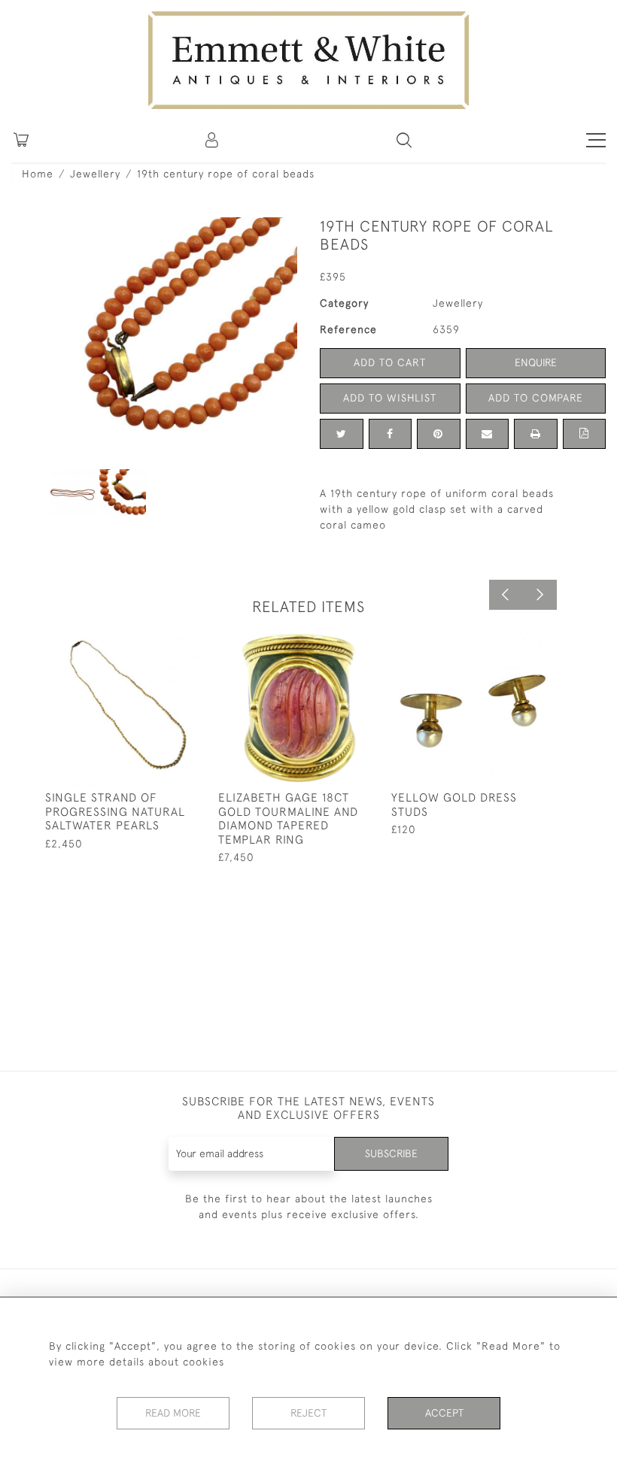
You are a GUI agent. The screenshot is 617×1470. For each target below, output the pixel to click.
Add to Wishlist (389, 398)
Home (37, 174)
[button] (404, 140)
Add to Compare (535, 398)
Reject (308, 1413)
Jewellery (95, 174)
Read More (173, 1413)
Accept (444, 1413)
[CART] (21, 140)
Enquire (536, 362)
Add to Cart (390, 362)
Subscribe (391, 1153)
